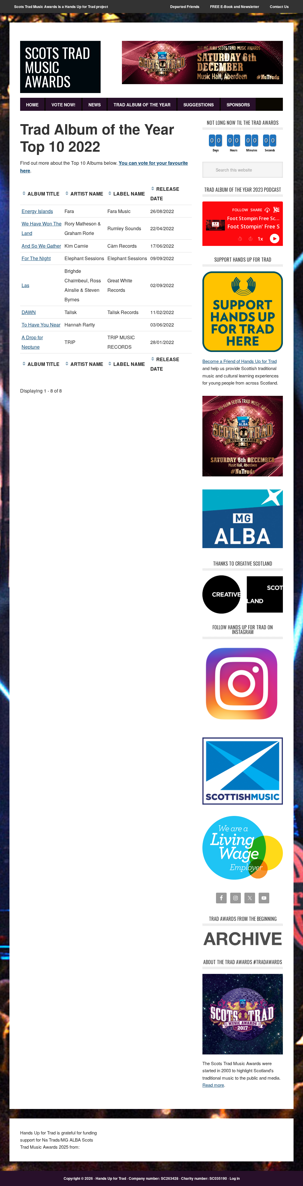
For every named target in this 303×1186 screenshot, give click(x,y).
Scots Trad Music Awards (57, 67)
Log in (235, 1178)
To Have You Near (41, 324)
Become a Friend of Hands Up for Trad (239, 361)
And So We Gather (41, 245)
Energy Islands (37, 211)
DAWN (29, 312)
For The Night (36, 258)
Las (25, 285)
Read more (213, 1085)
